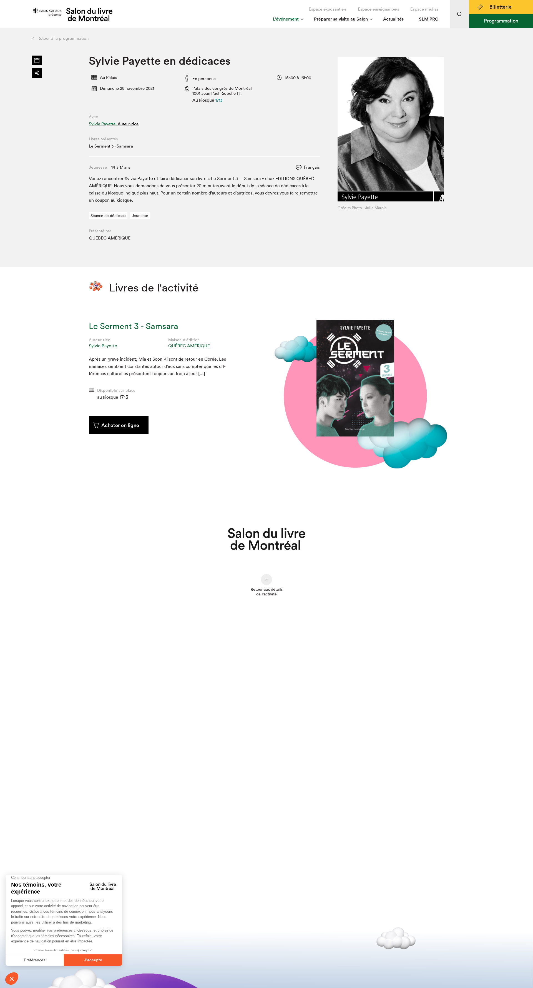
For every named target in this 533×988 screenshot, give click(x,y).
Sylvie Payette (103, 345)
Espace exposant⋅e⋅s (328, 9)
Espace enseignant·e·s (378, 9)
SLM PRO (429, 19)
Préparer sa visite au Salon (341, 19)
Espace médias (424, 9)
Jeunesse (140, 215)
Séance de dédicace (108, 215)
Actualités (393, 19)
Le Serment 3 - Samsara (111, 146)
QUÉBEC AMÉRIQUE (109, 238)
